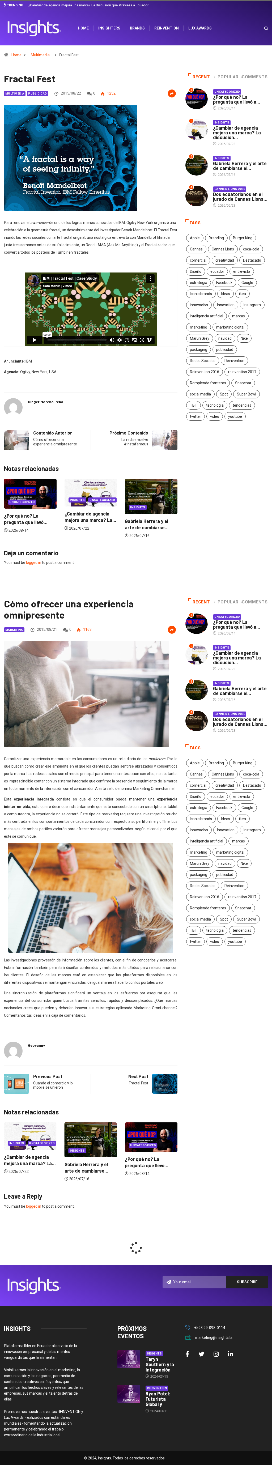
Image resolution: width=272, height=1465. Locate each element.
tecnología (215, 405)
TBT (193, 405)
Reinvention (166, 28)
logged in (33, 562)
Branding (216, 238)
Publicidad (37, 93)
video (214, 416)
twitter (195, 416)
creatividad (224, 260)
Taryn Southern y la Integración (160, 1364)
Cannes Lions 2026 (229, 189)
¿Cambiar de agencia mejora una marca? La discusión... (237, 132)
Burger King (242, 238)
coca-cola (251, 249)
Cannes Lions (223, 249)
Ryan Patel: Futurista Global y (158, 1399)
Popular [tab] (228, 76)
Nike (244, 338)
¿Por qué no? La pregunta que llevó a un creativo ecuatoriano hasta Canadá (85, 5)
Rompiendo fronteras (208, 383)
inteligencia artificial (206, 316)
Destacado (252, 260)
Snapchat (243, 383)
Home (16, 55)
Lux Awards (200, 28)
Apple (195, 238)
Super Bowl (246, 394)
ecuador (217, 271)
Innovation (226, 305)
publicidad (224, 349)
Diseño (195, 271)
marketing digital (230, 327)
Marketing (14, 630)
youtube (235, 416)
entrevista (241, 271)
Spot (224, 394)
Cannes (196, 249)
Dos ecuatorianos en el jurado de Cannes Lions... (240, 196)
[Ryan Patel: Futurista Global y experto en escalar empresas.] (128, 1394)
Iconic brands (201, 294)
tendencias (242, 405)
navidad (225, 338)
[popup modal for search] (259, 28)
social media (200, 394)
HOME (83, 28)
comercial (198, 260)
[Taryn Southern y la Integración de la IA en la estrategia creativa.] (128, 1359)
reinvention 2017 (242, 372)
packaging (198, 349)
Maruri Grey (199, 338)
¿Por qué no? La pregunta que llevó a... (236, 99)
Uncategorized (83, 502)
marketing (198, 327)
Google (247, 282)
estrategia (198, 282)
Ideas (225, 294)
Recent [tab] (201, 76)
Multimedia (40, 55)
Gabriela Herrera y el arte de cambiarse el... (240, 165)
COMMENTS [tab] (254, 76)
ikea (242, 294)
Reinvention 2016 (204, 372)
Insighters (109, 28)
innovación (199, 305)
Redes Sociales (202, 361)
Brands (137, 28)
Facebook (224, 282)
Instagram (252, 305)
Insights (16, 507)
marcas (238, 316)
